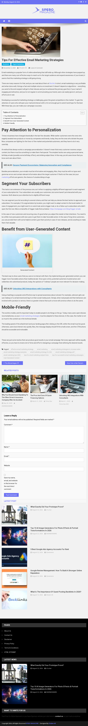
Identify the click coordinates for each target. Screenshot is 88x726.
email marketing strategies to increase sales (65, 349)
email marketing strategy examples (15, 352)
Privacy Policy (9, 644)
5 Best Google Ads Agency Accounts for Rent (49, 549)
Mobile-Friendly (9, 123)
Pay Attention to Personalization (15, 116)
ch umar (48, 510)
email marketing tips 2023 (12, 355)
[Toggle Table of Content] (81, 113)
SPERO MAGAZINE (32, 723)
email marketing (42, 349)
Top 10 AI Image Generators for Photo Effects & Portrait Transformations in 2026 (54, 529)
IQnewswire (50, 552)
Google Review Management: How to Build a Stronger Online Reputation (56, 571)
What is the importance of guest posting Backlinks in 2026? (55, 592)
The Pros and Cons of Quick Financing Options (40, 397)
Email (6, 456)
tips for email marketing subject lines (36, 355)
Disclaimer (8, 639)
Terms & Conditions (11, 648)
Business (6, 64)
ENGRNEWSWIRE (7, 406)
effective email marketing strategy (22, 349)
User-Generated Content (11, 358)
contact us (59, 716)
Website (7, 465)
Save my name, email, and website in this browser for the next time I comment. (11, 483)
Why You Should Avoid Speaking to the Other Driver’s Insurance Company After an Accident (15, 397)
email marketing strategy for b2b (41, 352)
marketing (5, 177)
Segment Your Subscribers (13, 118)
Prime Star (48, 401)
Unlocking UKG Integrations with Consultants (71, 397)
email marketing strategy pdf (64, 352)
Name (7, 447)
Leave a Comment (37, 68)
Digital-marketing (18, 64)
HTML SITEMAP (10, 652)
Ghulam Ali (23, 68)
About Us (7, 631)
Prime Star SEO (64, 404)
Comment (8, 425)
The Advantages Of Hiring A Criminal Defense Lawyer (14, 363)
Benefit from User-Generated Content (16, 121)
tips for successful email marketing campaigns (67, 355)
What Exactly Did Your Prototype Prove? (47, 507)
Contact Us (8, 635)
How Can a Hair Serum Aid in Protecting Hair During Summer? (76, 363)
